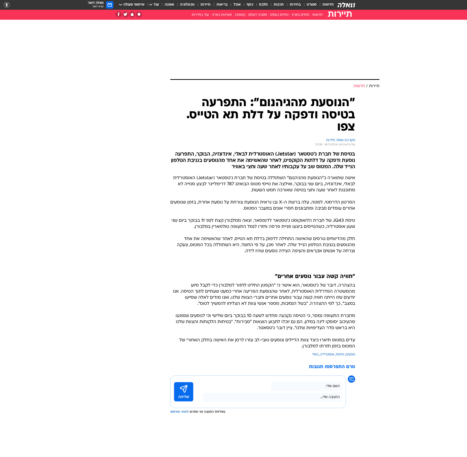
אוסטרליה (327, 354)
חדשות (328, 5)
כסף (250, 5)
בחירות (295, 5)
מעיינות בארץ (222, 15)
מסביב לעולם (257, 15)
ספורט (312, 5)
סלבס (263, 5)
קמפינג (240, 15)
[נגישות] (7, 5)
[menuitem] (325, 5)
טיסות (340, 354)
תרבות (279, 5)
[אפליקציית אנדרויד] (139, 14)
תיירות (205, 5)
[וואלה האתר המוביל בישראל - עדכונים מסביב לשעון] (346, 4)
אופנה (169, 5)
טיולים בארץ (300, 15)
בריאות (222, 5)
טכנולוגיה (187, 5)
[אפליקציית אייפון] (132, 14)
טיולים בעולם (279, 15)
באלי (315, 354)
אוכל (237, 5)
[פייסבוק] (119, 14)
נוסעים (350, 354)
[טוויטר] (125, 14)
